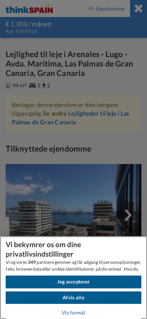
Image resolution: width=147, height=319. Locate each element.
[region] (73, 277)
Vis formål (73, 313)
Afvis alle (73, 297)
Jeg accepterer (73, 282)
